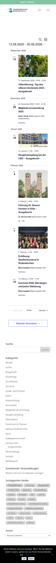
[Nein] (52, 554)
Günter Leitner (25, 513)
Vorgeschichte (15, 446)
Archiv (9, 367)
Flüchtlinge (11, 376)
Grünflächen (12, 381)
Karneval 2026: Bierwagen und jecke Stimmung (32, 284)
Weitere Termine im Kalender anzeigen (25, 473)
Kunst (29, 517)
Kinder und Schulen (15, 391)
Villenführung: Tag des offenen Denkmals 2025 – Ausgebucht (32, 88)
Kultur (9, 395)
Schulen (32, 499)
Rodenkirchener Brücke (16, 504)
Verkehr (9, 456)
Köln (32, 494)
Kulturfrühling (12, 400)
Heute (29, 310)
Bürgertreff (11, 372)
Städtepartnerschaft (15, 438)
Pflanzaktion (12, 419)
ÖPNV (10, 517)
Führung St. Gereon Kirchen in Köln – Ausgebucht (29, 209)
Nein (31, 558)
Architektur (11, 513)
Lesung (11, 494)
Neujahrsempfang (14, 414)
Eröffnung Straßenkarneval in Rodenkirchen (28, 259)
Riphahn (31, 522)
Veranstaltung (12, 451)
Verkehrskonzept (40, 513)
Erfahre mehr (30, 555)
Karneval (10, 386)
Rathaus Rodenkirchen (17, 428)
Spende (20, 517)
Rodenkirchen (14, 485)
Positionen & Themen (16, 424)
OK (24, 558)
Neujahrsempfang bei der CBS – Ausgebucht (32, 156)
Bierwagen (22, 494)
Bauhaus (26, 490)
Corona (21, 499)
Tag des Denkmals (14, 508)
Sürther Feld (12, 443)
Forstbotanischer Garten (38, 504)
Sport (8, 433)
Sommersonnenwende (15, 522)
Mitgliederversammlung (17, 409)
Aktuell (9, 362)
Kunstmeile (11, 405)
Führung (30, 485)
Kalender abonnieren (26, 323)
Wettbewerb (12, 461)
